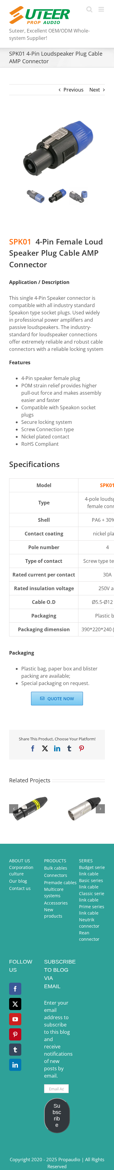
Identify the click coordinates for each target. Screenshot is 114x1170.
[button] (13, 808)
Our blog (18, 881)
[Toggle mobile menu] (101, 9)
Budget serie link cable (92, 870)
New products (53, 913)
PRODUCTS (55, 861)
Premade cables (60, 882)
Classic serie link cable (91, 897)
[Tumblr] (15, 1050)
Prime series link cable (91, 910)
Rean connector (89, 936)
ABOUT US (19, 861)
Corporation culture (21, 870)
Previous (74, 89)
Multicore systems (54, 892)
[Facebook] (15, 989)
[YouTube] (15, 1019)
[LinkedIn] (15, 1065)
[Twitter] (15, 1004)
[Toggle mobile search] (89, 9)
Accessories (56, 903)
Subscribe (57, 1115)
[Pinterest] (15, 1034)
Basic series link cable (91, 884)
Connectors (55, 875)
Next (94, 89)
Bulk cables (55, 868)
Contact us (20, 888)
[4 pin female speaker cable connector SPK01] (57, 149)
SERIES (86, 861)
